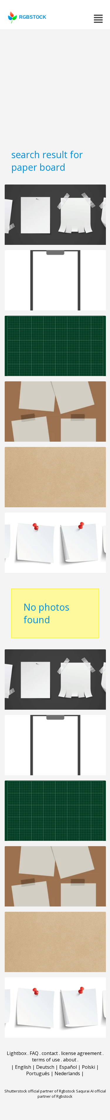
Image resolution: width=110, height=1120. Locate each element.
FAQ (34, 1053)
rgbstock (32, 17)
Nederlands (67, 1073)
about (69, 1059)
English (23, 1067)
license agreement (81, 1053)
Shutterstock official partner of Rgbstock (39, 1091)
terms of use (46, 1059)
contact (50, 1053)
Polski (88, 1067)
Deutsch (45, 1067)
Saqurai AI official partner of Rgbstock (72, 1093)
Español (68, 1067)
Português (38, 1073)
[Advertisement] (55, 87)
